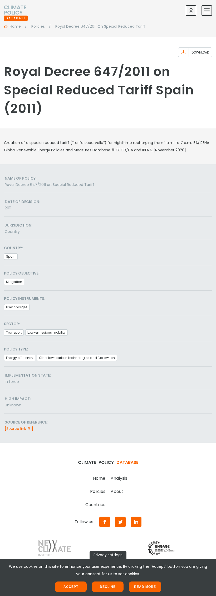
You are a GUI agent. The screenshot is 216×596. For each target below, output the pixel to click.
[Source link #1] (19, 428)
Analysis (119, 478)
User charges (16, 307)
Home (99, 478)
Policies (97, 491)
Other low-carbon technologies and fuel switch (77, 357)
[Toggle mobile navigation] (207, 10)
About (117, 491)
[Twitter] (120, 522)
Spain (11, 256)
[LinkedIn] (136, 522)
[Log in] (191, 10)
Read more (145, 587)
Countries (95, 505)
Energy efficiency (19, 357)
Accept (70, 587)
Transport (14, 332)
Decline (108, 587)
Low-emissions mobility (46, 332)
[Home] (16, 10)
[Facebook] (104, 522)
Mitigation (14, 282)
